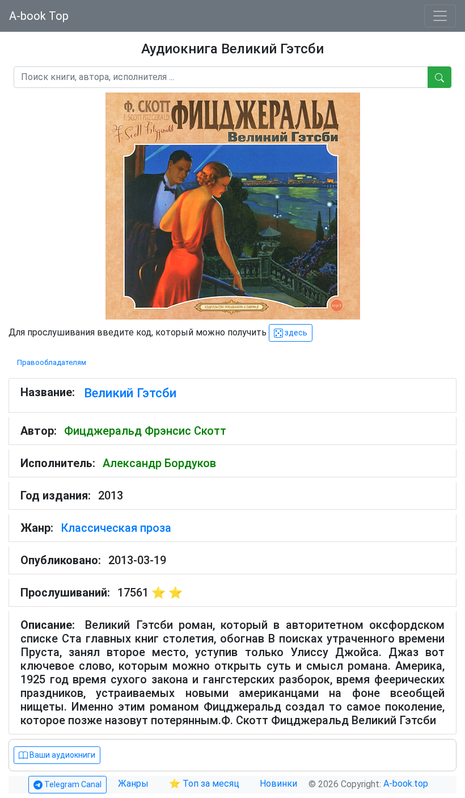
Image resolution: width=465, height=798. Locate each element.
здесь (295, 332)
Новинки (278, 783)
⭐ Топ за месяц (204, 783)
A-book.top (405, 783)
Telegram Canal (72, 784)
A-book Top (39, 16)
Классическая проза (116, 528)
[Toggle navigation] (440, 16)
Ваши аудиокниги (61, 754)
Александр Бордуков (159, 463)
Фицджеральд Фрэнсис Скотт (145, 431)
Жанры (134, 783)
